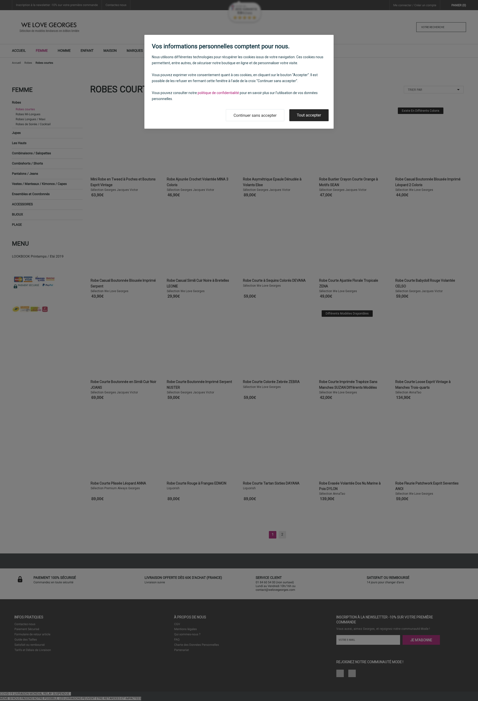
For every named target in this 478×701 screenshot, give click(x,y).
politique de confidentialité (218, 93)
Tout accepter (309, 115)
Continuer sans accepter (255, 115)
